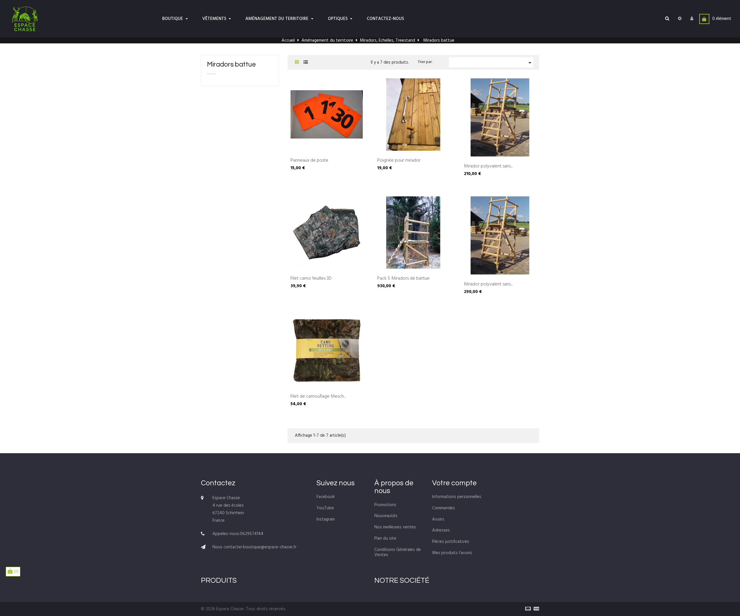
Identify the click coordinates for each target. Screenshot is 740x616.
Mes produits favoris (452, 552)
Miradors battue (231, 64)
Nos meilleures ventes (395, 527)
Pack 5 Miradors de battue (403, 278)
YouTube (325, 508)
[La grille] (297, 62)
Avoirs (438, 519)
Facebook (326, 496)
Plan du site (385, 538)
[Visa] (535, 609)
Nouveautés (385, 515)
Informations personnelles (456, 496)
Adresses (441, 530)
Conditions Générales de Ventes (397, 552)
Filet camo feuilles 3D (311, 278)
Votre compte (454, 483)
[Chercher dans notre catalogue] (667, 18)
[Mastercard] (526, 609)
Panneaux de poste (309, 160)
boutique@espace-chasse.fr (270, 547)
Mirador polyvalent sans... (488, 166)
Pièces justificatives (450, 541)
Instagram (326, 519)
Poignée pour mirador (399, 160)
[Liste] (305, 62)
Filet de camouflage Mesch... (318, 396)
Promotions (385, 504)
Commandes (443, 508)
